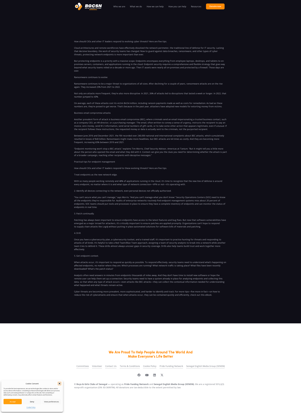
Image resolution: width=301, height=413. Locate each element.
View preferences (51, 401)
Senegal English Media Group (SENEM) (205, 366)
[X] (161, 375)
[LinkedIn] (154, 375)
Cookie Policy (30, 407)
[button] (59, 383)
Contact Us (111, 366)
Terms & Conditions (130, 366)
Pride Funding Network (171, 366)
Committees (82, 366)
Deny (32, 401)
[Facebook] (139, 375)
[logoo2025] (90, 6)
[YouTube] (147, 375)
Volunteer (97, 366)
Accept (13, 401)
